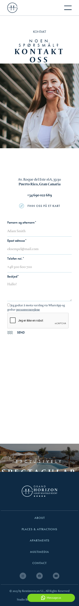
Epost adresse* (17, 241)
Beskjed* (13, 276)
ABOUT (39, 518)
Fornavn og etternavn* (21, 223)
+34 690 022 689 (39, 195)
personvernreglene (28, 309)
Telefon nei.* (15, 259)
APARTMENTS (39, 540)
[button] (68, 8)
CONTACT (39, 563)
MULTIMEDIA (39, 552)
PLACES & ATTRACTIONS (39, 529)
